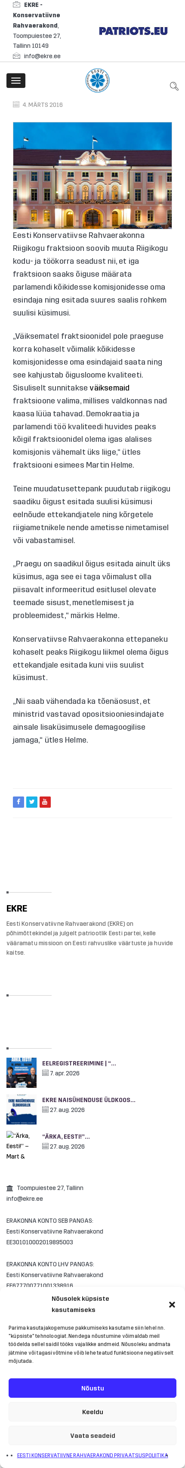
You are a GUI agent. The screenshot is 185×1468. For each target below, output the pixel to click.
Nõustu (92, 1388)
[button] (172, 1304)
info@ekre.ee (42, 56)
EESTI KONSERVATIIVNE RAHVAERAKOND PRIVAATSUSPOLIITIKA (92, 1455)
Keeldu (92, 1412)
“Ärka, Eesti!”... (66, 1136)
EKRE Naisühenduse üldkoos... (89, 1100)
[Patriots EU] (133, 30)
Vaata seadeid (92, 1436)
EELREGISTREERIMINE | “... (79, 1063)
